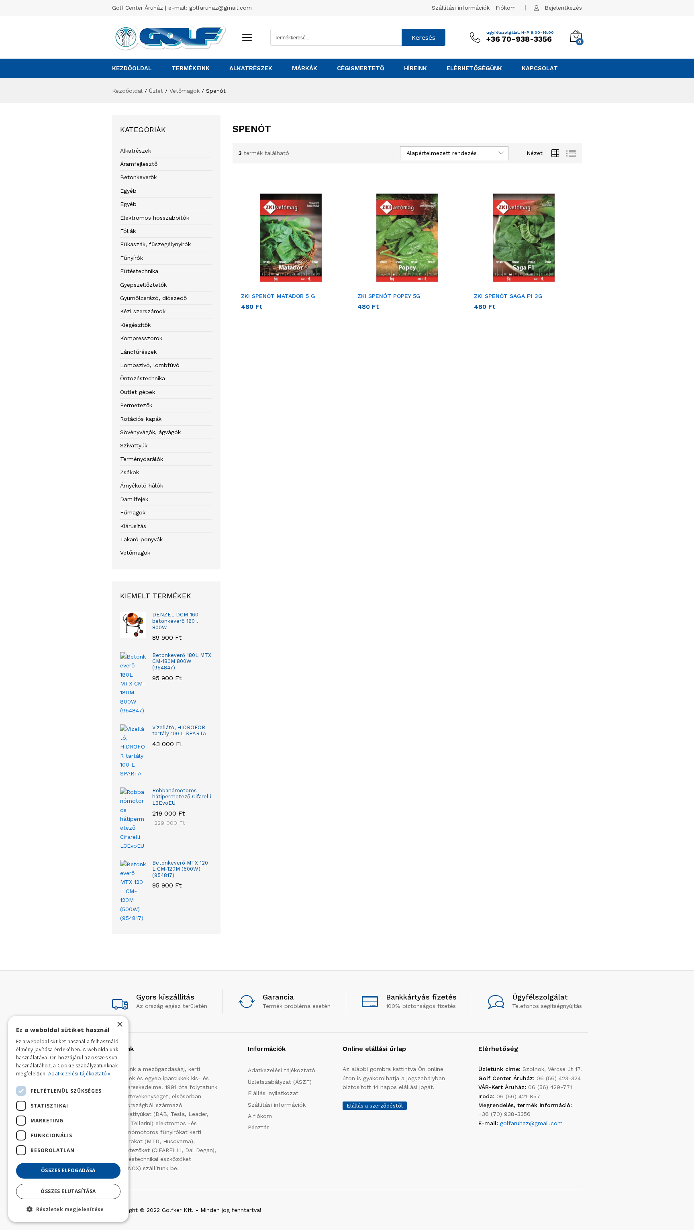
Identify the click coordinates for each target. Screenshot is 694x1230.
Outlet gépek (137, 392)
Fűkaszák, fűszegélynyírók (155, 244)
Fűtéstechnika (139, 271)
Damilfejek (134, 499)
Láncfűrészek (138, 352)
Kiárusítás (133, 526)
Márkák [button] (304, 68)
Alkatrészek (135, 150)
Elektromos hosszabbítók (154, 217)
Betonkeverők (138, 177)
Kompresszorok (141, 338)
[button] (281, 283)
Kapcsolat (540, 68)
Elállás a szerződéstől (375, 1106)
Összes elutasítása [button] (68, 1191)
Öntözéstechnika (142, 378)
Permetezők (136, 405)
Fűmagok (132, 512)
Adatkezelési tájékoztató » (79, 1073)
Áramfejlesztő (138, 164)
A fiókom (260, 1116)
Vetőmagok (135, 552)
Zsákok (129, 472)
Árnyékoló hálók (141, 485)
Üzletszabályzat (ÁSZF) (280, 1082)
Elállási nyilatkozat (273, 1093)
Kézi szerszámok (142, 311)
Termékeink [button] (190, 68)
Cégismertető (360, 68)
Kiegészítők (135, 325)
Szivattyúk (133, 445)
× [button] (119, 1025)
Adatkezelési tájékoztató (281, 1070)
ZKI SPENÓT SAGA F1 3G (508, 296)
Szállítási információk (461, 7)
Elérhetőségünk (474, 68)
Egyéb (128, 191)
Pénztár (258, 1127)
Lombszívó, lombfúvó (150, 365)
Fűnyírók (131, 258)
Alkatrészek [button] (250, 68)
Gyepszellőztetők (143, 284)
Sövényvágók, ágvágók (150, 432)
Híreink (415, 68)
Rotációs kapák (140, 419)
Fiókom (506, 7)
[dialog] (68, 1119)
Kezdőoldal (132, 68)
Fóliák (128, 231)
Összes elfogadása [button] (68, 1170)
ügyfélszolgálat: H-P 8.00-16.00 (520, 32)
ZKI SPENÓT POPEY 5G (388, 296)
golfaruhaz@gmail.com (220, 7)
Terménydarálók (141, 459)
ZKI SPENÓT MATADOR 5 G (278, 296)
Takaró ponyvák (141, 539)
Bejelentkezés (563, 7)
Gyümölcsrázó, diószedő (153, 298)
